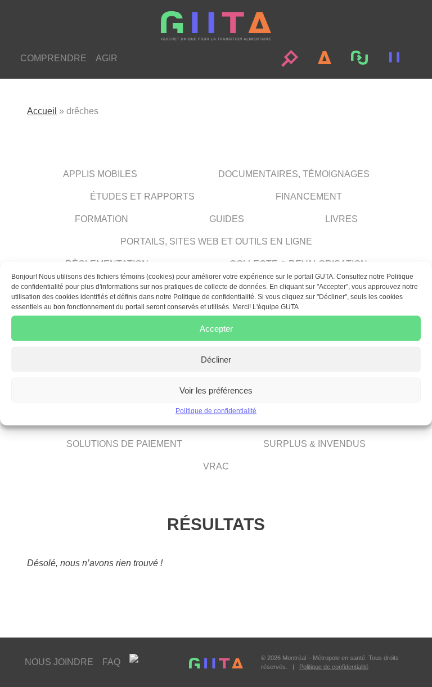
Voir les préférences (216, 390)
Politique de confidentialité (216, 411)
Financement (309, 196)
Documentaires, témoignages (294, 174)
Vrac (216, 466)
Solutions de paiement (124, 444)
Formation (101, 219)
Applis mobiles (100, 174)
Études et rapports (142, 196)
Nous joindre (59, 662)
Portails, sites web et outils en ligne (216, 241)
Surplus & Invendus (314, 444)
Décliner (216, 359)
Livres (341, 219)
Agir (107, 58)
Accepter (216, 328)
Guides (226, 219)
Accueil (42, 111)
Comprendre (53, 58)
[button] (289, 58)
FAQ (111, 662)
